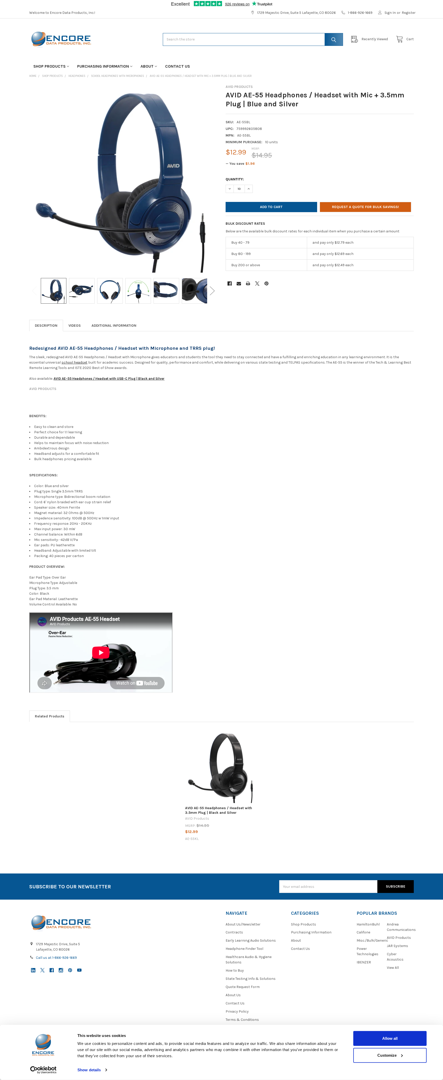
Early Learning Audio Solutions (251, 940)
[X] (257, 283)
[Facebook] (230, 283)
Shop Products (49, 66)
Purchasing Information (103, 66)
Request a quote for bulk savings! (365, 207)
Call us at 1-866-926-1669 (56, 957)
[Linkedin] (33, 970)
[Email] (239, 283)
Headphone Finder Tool (244, 949)
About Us (233, 995)
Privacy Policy (237, 1011)
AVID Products (399, 937)
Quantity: (235, 179)
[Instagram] (61, 970)
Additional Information (114, 325)
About (147, 66)
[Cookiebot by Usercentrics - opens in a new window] (43, 1070)
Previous (34, 291)
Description (46, 325)
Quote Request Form (243, 987)
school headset (74, 362)
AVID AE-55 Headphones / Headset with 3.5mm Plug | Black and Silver (218, 810)
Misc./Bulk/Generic (372, 940)
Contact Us (177, 66)
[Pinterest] (266, 283)
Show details (89, 1070)
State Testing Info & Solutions (251, 978)
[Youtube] (79, 970)
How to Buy (235, 970)
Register (409, 13)
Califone (363, 932)
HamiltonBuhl (368, 924)
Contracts (234, 932)
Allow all (390, 1038)
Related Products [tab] (49, 716)
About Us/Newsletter (243, 924)
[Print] (248, 283)
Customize (387, 1055)
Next (212, 291)
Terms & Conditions (242, 1019)
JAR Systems (397, 946)
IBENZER (364, 962)
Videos (74, 325)
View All (393, 967)
